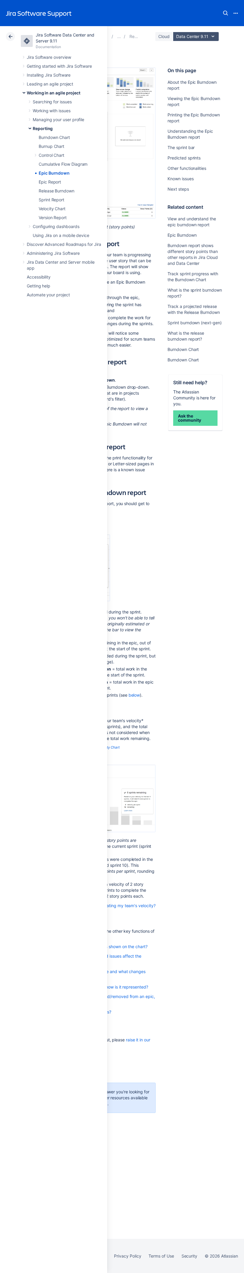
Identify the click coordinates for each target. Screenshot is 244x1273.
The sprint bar (181, 147)
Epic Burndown (54, 172)
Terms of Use (161, 1255)
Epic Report (50, 181)
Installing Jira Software (49, 75)
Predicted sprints (184, 157)
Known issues (180, 178)
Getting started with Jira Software (59, 66)
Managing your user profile (58, 119)
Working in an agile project (53, 92)
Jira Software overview (49, 57)
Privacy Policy (127, 1255)
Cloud (164, 36)
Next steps (178, 189)
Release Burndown (56, 190)
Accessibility (39, 276)
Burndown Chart (54, 137)
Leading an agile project (50, 83)
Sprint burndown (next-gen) (194, 322)
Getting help (38, 285)
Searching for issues (52, 101)
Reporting (43, 128)
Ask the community (189, 418)
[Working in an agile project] (119, 36)
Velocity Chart (52, 208)
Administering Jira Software (53, 253)
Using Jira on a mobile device (61, 235)
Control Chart (51, 155)
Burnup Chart (51, 146)
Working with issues (52, 110)
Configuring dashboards (56, 226)
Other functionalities (187, 168)
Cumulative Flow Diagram (63, 164)
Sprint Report (51, 199)
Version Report (53, 217)
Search (225, 13)
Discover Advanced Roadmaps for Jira (64, 244)
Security (189, 1255)
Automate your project (48, 294)
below (134, 695)
